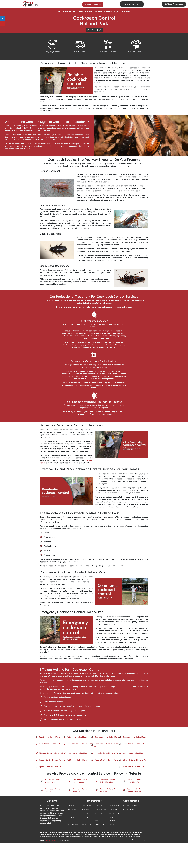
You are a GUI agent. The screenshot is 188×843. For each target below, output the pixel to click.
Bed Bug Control (87, 818)
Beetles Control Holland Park (134, 737)
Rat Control (113, 810)
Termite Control (100, 814)
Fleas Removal (114, 806)
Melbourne (70, 11)
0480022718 (133, 4)
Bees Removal (99, 806)
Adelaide (108, 11)
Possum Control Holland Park (50, 760)
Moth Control (86, 810)
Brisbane (88, 11)
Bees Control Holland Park (49, 744)
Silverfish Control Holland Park (135, 760)
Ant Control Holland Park (77, 737)
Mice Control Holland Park (77, 753)
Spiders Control (86, 814)
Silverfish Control (100, 824)
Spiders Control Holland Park (50, 767)
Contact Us (125, 11)
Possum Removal (100, 810)
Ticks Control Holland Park (133, 767)
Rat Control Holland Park (77, 760)
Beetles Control (86, 806)
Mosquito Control (87, 824)
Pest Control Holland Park (49, 737)
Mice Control (72, 810)
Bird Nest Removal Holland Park (80, 744)
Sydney (79, 11)
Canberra (98, 11)
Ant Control (71, 806)
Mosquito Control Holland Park (107, 753)
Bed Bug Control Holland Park (107, 737)
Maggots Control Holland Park (51, 753)
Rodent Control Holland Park (106, 760)
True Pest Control (50, 840)
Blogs (115, 11)
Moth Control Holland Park (133, 753)
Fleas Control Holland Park (133, 744)
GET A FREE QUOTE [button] (94, 30)
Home (61, 11)
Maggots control (73, 824)
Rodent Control (72, 814)
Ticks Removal (114, 814)
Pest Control (71, 818)
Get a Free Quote (175, 4)
